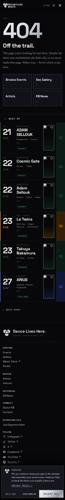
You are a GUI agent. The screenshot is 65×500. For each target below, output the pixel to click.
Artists (10, 98)
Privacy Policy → (22, 485)
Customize (30, 493)
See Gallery (44, 82)
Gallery (7, 357)
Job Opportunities (14, 424)
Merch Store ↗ (11, 361)
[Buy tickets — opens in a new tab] (60, 137)
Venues (7, 383)
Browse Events (16, 82)
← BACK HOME (11, 309)
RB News (42, 98)
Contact (8, 412)
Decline (11, 493)
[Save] (52, 127)
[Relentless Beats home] (13, 5)
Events (7, 352)
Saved (6, 366)
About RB (8, 407)
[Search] (54, 5)
